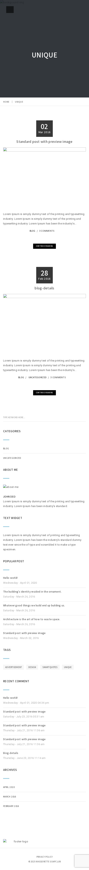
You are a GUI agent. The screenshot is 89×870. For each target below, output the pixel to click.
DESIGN (32, 667)
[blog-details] (39, 384)
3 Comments (47, 231)
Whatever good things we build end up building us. (34, 605)
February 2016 (11, 806)
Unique (68, 667)
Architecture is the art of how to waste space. (31, 619)
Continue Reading (44, 246)
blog (32, 230)
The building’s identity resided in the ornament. (32, 591)
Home (6, 101)
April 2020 (9, 787)
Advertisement (13, 667)
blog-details (44, 288)
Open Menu (10, 9)
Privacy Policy (44, 856)
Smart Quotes (49, 667)
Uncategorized (38, 377)
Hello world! (10, 578)
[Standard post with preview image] (39, 238)
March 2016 (9, 796)
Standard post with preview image (44, 141)
